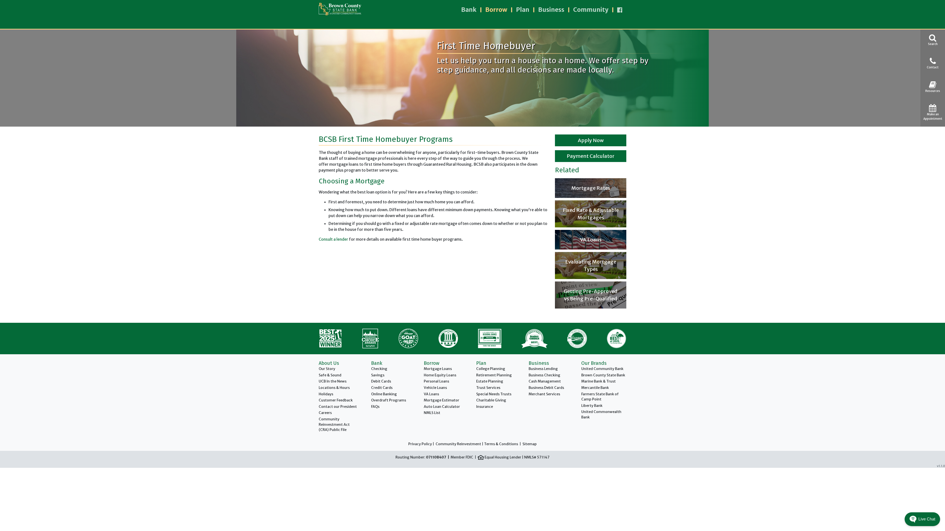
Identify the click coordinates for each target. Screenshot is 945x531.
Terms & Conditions (501, 444)
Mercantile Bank (595, 387)
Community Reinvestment (458, 444)
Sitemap (529, 444)
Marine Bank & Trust (598, 381)
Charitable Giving (491, 400)
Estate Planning (489, 381)
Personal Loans (436, 381)
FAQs (375, 406)
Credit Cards (382, 387)
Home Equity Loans (440, 375)
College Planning (490, 369)
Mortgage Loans (438, 369)
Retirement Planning (494, 375)
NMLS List (432, 413)
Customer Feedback (336, 400)
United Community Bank (602, 369)
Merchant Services (544, 394)
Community (590, 10)
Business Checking (544, 375)
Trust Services (488, 387)
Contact (933, 67)
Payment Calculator (590, 156)
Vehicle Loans (435, 387)
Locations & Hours (334, 387)
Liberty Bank (591, 405)
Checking (379, 369)
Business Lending (543, 369)
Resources (932, 91)
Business (551, 10)
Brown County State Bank (603, 375)
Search (933, 44)
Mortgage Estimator (441, 400)
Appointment (932, 116)
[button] (922, 519)
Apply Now (591, 140)
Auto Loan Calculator (442, 406)
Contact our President (338, 406)
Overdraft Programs (388, 400)
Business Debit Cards (546, 387)
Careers (325, 413)
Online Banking (384, 394)
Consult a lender (333, 239)
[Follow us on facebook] (619, 10)
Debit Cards (381, 381)
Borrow (496, 10)
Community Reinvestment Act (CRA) (334, 424)
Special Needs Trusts (493, 394)
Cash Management (545, 381)
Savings (377, 375)
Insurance (484, 406)
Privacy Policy (420, 444)
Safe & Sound (330, 375)
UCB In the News (332, 381)
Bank (468, 10)
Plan (522, 10)
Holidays (326, 394)
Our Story (327, 369)
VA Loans (431, 394)
